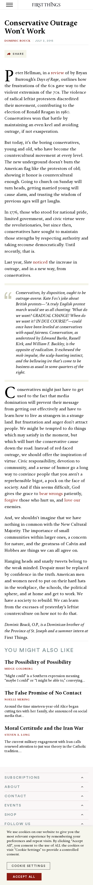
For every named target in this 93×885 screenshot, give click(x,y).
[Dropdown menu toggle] (46, 777)
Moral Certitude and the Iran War (44, 728)
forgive (11, 500)
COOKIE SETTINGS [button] (28, 865)
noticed (40, 262)
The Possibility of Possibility (38, 662)
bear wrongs (51, 493)
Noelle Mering (17, 699)
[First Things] (46, 4)
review (57, 72)
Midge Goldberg (19, 668)
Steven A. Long (17, 734)
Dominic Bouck (17, 40)
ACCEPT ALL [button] (24, 876)
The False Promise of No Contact (43, 693)
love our (72, 500)
